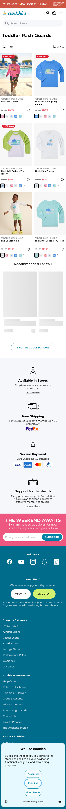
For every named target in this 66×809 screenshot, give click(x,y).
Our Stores (33, 392)
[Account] (48, 13)
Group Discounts (13, 698)
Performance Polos (14, 655)
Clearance (9, 661)
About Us (8, 742)
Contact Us (9, 716)
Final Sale (8, 56)
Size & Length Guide (15, 710)
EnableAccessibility (57, 4)
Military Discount (13, 704)
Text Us (20, 594)
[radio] (2, 116)
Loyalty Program (13, 722)
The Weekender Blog (15, 727)
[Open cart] (54, 13)
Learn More (33, 506)
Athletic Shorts (11, 631)
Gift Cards (8, 666)
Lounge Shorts (11, 649)
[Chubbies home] (14, 12)
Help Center (10, 681)
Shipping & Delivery (15, 693)
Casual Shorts (11, 637)
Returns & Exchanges (15, 687)
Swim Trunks (10, 626)
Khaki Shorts (10, 643)
